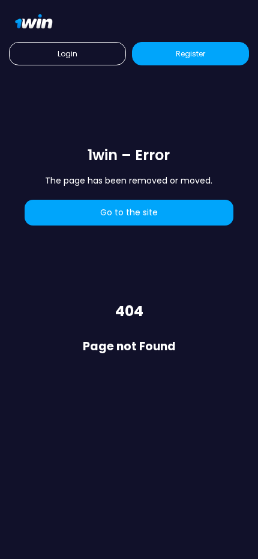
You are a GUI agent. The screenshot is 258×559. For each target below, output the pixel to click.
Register (190, 54)
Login (67, 54)
